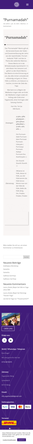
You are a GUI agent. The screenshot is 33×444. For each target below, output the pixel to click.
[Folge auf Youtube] (10, 340)
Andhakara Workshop (10, 266)
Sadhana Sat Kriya (9, 276)
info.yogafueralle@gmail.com (12, 396)
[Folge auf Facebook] (4, 340)
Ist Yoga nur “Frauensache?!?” (19, 299)
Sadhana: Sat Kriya (9, 279)
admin (8, 24)
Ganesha (6, 269)
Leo (4, 299)
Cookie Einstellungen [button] (9, 440)
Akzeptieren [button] (21, 440)
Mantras (23, 24)
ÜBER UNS (8, 328)
